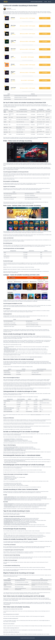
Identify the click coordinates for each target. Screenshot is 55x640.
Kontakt (45, 1)
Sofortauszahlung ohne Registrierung (42, 137)
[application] (42, 1)
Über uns (49, 1)
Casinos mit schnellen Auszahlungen (36, 1)
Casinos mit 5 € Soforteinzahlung (36, 414)
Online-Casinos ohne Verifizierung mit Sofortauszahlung (36, 384)
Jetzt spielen (44, 18)
